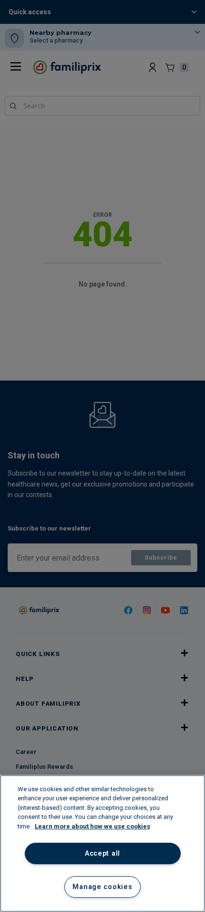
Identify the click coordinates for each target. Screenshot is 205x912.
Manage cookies (102, 887)
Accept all (102, 853)
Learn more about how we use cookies (92, 826)
